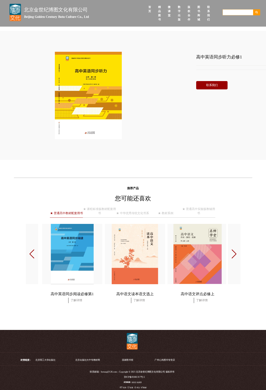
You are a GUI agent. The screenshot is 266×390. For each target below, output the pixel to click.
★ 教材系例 (165, 213)
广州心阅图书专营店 (165, 360)
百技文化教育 (137, 382)
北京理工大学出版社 (45, 360)
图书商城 (198, 7)
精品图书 (159, 7)
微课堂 (168, 7)
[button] (234, 254)
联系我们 (208, 7)
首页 (149, 7)
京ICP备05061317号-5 (134, 377)
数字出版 (178, 7)
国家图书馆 (127, 360)
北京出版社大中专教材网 (87, 360)
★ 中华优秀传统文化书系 (132, 213)
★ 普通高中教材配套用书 (66, 213)
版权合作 (188, 7)
